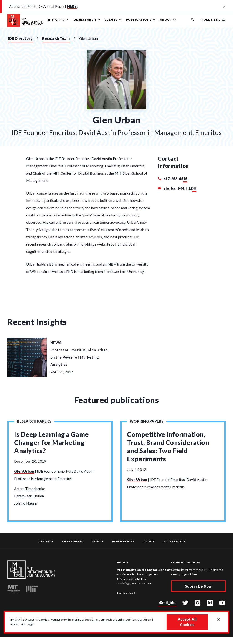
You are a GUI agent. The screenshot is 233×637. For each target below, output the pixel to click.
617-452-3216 (125, 592)
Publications (123, 541)
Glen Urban (24, 471)
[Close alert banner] (224, 7)
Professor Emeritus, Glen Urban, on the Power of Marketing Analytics (79, 357)
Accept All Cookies (187, 622)
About (149, 541)
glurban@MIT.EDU (179, 188)
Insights (46, 541)
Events (97, 541)
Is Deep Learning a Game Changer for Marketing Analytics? (51, 442)
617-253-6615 (175, 178)
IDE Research (72, 541)
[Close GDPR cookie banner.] (219, 620)
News (55, 342)
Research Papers (34, 421)
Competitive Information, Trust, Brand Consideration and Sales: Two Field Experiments (168, 446)
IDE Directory (20, 38)
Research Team (56, 38)
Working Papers (147, 421)
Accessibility (174, 541)
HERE (72, 6)
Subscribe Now (198, 586)
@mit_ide (167, 602)
